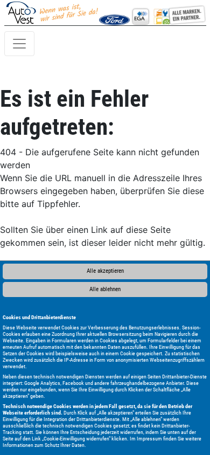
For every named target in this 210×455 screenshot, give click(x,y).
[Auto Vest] (168, 12)
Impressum (149, 439)
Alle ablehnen (105, 289)
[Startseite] (52, 12)
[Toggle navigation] (19, 43)
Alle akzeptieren (105, 270)
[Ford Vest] (114, 12)
